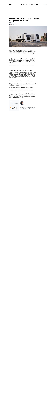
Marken (24, 4)
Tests (29, 4)
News (21, 4)
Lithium (37, 4)
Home (10, 22)
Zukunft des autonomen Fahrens (26, 87)
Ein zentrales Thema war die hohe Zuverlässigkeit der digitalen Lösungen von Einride (21, 57)
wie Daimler (34, 54)
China (34, 4)
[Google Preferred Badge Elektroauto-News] (13, 108)
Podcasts (26, 94)
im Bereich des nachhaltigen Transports (29, 51)
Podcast (27, 4)
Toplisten (32, 4)
